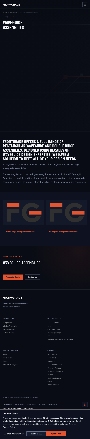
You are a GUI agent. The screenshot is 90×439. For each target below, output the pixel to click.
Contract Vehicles (54, 368)
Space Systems (53, 323)
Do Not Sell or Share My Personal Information (18, 408)
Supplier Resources (54, 365)
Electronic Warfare (54, 333)
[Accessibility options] (85, 404)
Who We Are (52, 354)
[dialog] (45, 424)
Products (13, 12)
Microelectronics (9, 329)
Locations (51, 361)
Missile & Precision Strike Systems (60, 339)
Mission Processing (10, 326)
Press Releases (8, 358)
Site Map (42, 404)
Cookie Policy (9, 427)
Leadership (51, 358)
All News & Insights (10, 365)
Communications (53, 329)
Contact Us (32, 277)
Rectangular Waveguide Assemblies (63, 232)
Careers (50, 375)
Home (5, 12)
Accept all (56, 434)
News (5, 354)
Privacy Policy (7, 404)
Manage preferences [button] (14, 434)
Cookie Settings (52, 404)
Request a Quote (13, 277)
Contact (50, 381)
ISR (48, 336)
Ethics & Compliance (55, 371)
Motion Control (8, 333)
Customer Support (54, 378)
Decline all (36, 434)
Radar (49, 326)
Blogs (5, 361)
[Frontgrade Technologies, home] (11, 4)
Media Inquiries (53, 385)
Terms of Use (31, 404)
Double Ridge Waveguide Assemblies (21, 232)
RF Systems (7, 323)
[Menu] (84, 4)
